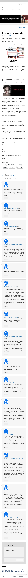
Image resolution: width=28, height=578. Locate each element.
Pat (4, 382)
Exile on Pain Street (9, 8)
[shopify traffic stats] (4, 567)
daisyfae (5, 226)
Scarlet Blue (6, 364)
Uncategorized (14, 174)
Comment (20, 559)
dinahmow (6, 208)
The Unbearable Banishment (9, 244)
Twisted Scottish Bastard (8, 405)
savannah (5, 187)
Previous (20, 27)
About (8, 23)
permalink (12, 175)
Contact (12, 23)
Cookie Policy (4, 572)
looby (5, 434)
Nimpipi (5, 286)
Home (3, 23)
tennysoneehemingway (8, 491)
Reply (5, 198)
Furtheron (5, 317)
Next (24, 27)
